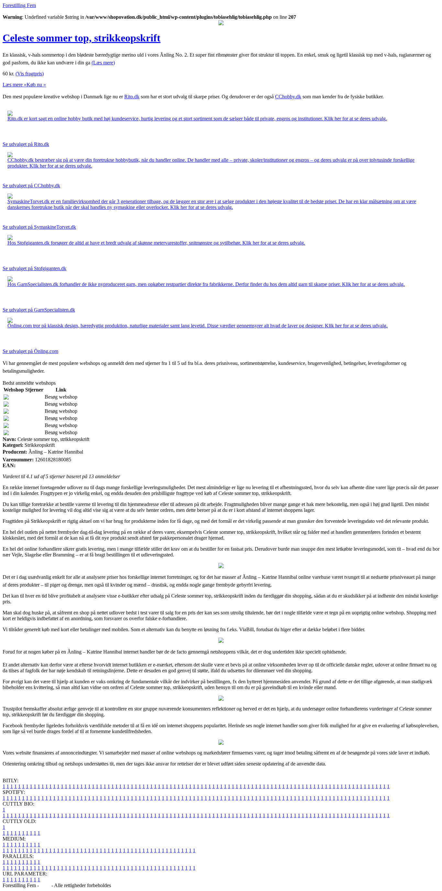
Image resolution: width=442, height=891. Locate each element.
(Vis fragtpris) (30, 73)
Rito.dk (131, 96)
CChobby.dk (288, 96)
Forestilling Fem (19, 5)
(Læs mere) (103, 62)
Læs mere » (15, 84)
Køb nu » (36, 84)
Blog (45, 885)
